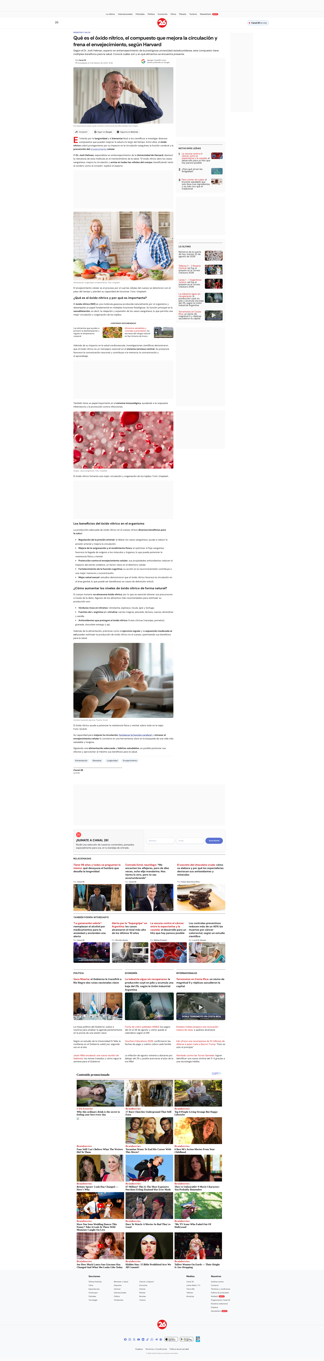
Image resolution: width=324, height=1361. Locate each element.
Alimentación (81, 760)
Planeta (142, 1293)
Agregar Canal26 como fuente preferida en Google (158, 61)
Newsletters (219, 1311)
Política (78, 973)
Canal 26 (82, 60)
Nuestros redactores (219, 1304)
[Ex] (134, 1339)
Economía (131, 973)
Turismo (142, 1300)
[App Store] (171, 1339)
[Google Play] (186, 1339)
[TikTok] (147, 1339)
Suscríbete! (214, 840)
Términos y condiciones (220, 1289)
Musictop (190, 1296)
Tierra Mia (190, 1289)
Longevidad (112, 760)
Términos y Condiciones (156, 1349)
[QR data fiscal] (198, 1341)
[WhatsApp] (152, 1339)
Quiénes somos (217, 1281)
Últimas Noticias (95, 1281)
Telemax (189, 1293)
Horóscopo (93, 1293)
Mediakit (217, 1296)
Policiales (92, 1296)
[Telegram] (156, 1339)
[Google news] (160, 1339)
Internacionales (186, 973)
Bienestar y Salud (81, 32)
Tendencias (118, 1300)
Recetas (142, 1296)
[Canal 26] (162, 1325)
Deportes (118, 1285)
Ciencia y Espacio (146, 1281)
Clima (91, 1285)
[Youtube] (138, 1339)
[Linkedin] (143, 1339)
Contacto (215, 1285)
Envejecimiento (130, 760)
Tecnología (93, 1300)
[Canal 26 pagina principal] (162, 27)
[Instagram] (129, 1339)
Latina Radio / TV (193, 1285)
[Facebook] (125, 1339)
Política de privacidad (220, 1293)
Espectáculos (94, 1289)
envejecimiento (98, 149)
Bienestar (97, 760)
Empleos (214, 1307)
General (117, 1289)
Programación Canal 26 (220, 1300)
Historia (142, 1289)
